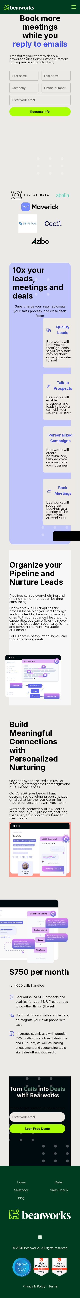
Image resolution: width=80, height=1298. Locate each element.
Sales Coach (59, 1190)
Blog (21, 1198)
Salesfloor (21, 1190)
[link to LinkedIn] (40, 1237)
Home (21, 1182)
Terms (53, 1286)
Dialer (59, 1182)
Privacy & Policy (34, 1286)
